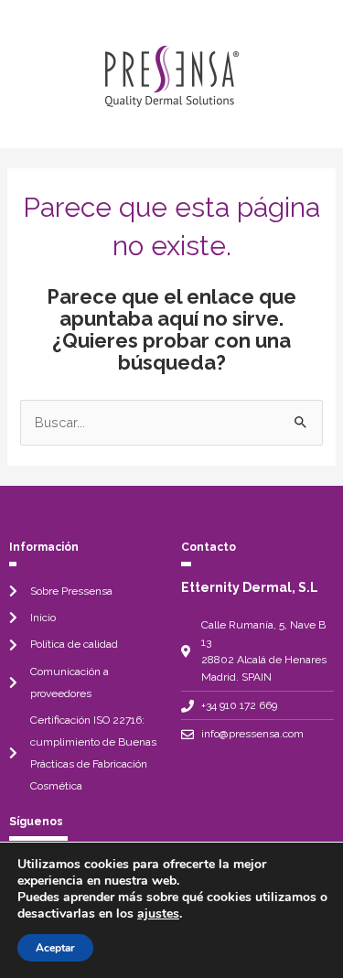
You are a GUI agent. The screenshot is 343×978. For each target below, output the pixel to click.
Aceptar (55, 947)
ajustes (158, 914)
